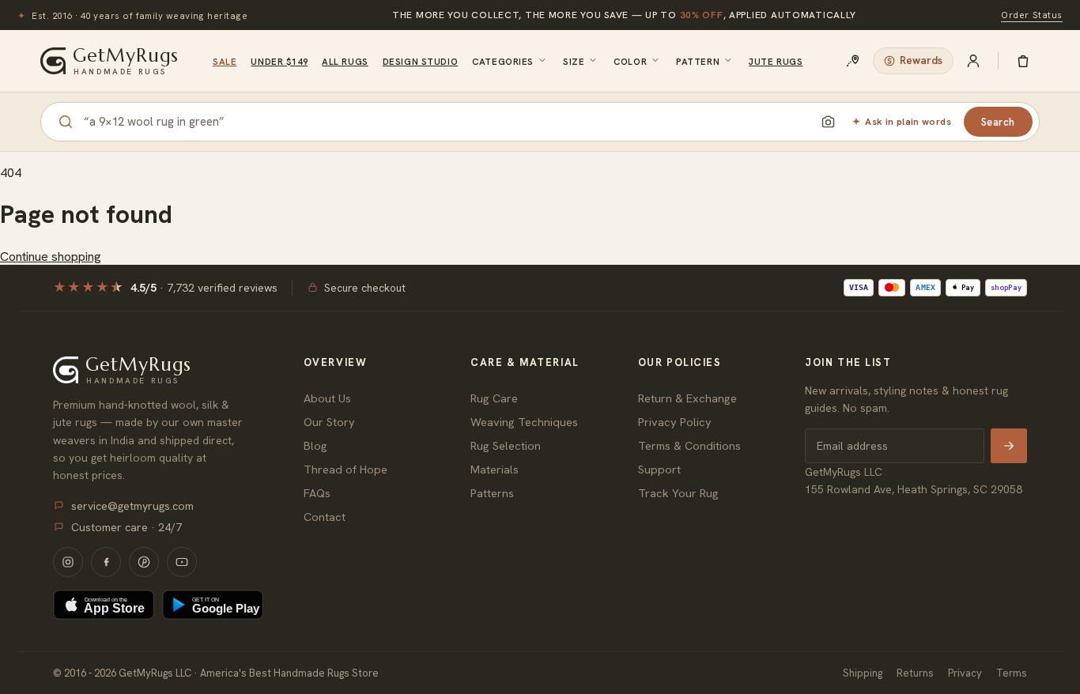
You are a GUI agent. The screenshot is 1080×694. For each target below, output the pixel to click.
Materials (494, 469)
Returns (915, 673)
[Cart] (1023, 60)
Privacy (965, 673)
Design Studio (420, 61)
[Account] (973, 60)
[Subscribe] (1009, 445)
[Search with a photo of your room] (827, 121)
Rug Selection (505, 445)
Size (573, 61)
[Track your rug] (853, 60)
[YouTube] (182, 562)
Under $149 (279, 61)
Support (659, 469)
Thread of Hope (345, 469)
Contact (325, 516)
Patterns (492, 492)
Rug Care (494, 397)
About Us (327, 397)
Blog (315, 445)
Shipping (862, 673)
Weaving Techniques (524, 421)
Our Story (329, 421)
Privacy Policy (675, 421)
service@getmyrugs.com (132, 506)
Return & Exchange (687, 397)
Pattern (697, 61)
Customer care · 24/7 (126, 527)
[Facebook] (106, 562)
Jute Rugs (775, 61)
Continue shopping (50, 256)
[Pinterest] (144, 562)
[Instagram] (68, 562)
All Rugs (345, 61)
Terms (1011, 673)
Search (998, 122)
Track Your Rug (678, 492)
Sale (224, 61)
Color (630, 61)
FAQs (317, 492)
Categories (503, 61)
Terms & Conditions (689, 445)
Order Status (1032, 15)
